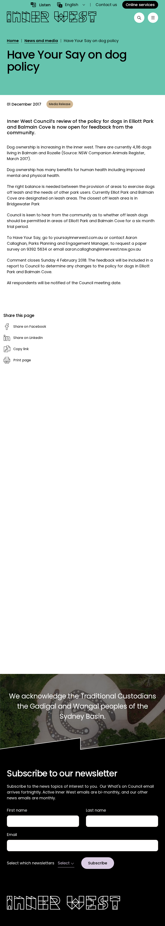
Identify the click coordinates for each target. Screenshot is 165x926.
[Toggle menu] (153, 17)
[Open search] (139, 17)
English (71, 4)
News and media (41, 40)
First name (17, 810)
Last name (96, 810)
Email (12, 834)
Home (13, 40)
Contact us (106, 4)
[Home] (51, 17)
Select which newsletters (30, 863)
